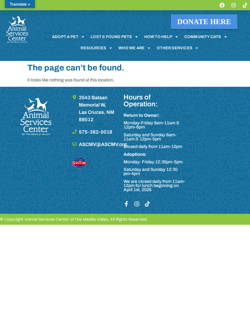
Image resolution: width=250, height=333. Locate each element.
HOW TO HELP (158, 37)
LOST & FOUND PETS (111, 37)
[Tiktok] (245, 5)
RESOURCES (93, 48)
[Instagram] (233, 5)
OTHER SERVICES (174, 48)
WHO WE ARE (131, 48)
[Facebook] (222, 5)
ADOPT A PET (65, 37)
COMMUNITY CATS (202, 37)
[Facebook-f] (126, 204)
